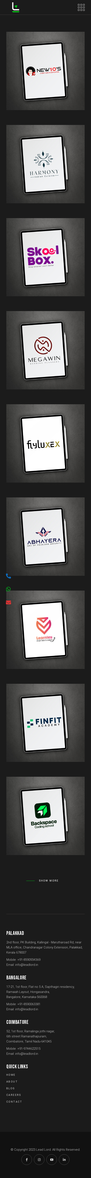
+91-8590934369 (28, 960)
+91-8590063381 (28, 1004)
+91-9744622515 (28, 1049)
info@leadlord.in (26, 965)
